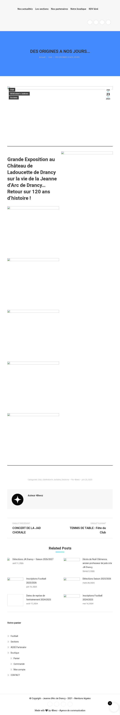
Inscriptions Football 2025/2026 (36, 580)
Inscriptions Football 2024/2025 (92, 597)
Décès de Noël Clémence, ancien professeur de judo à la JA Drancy (97, 563)
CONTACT (15, 675)
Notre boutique (78, 9)
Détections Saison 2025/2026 (97, 578)
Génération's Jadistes (19, 94)
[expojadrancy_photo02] (33, 284)
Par (75, 479)
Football (14, 636)
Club (50, 57)
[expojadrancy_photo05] (33, 439)
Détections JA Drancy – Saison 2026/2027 (33, 559)
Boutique (15, 653)
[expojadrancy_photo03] (33, 336)
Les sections (41, 9)
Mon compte (19, 669)
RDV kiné (93, 9)
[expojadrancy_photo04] (33, 387)
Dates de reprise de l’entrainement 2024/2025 (38, 597)
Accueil (42, 57)
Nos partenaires (59, 9)
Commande (19, 664)
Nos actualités (25, 9)
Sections (13, 98)
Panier (17, 658)
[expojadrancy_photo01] (33, 232)
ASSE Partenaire (18, 647)
